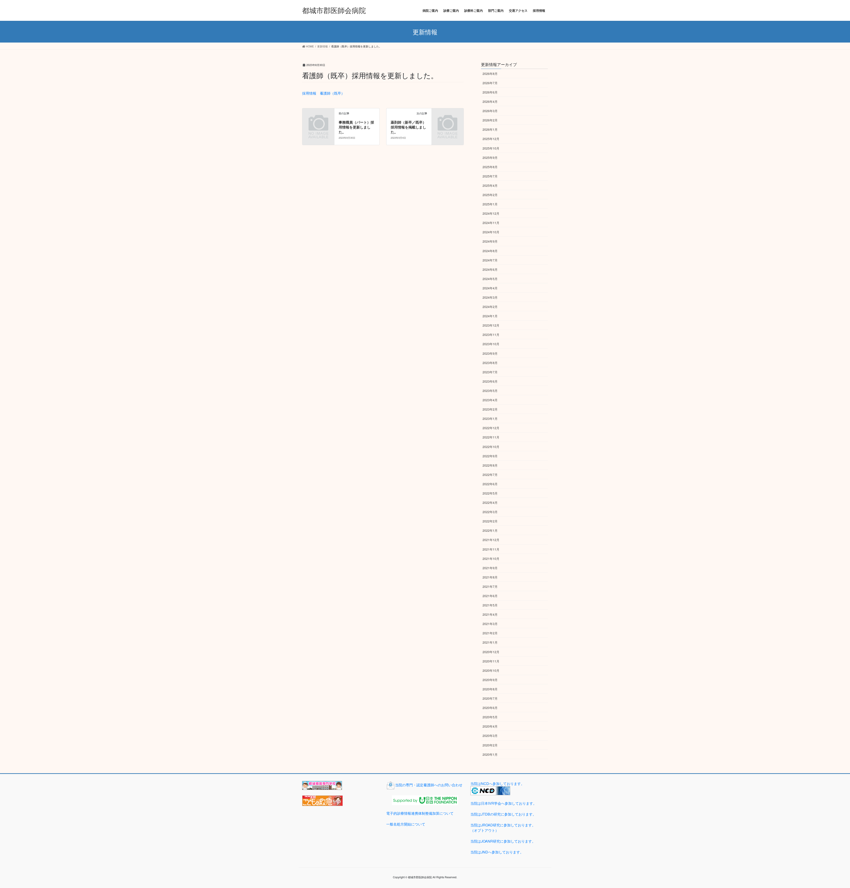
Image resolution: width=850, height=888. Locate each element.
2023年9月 (490, 353)
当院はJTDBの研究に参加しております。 (503, 814)
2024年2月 (490, 306)
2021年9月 (490, 568)
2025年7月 (490, 176)
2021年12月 (491, 539)
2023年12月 (491, 325)
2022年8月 (490, 465)
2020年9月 (490, 680)
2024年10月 (491, 232)
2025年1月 (490, 204)
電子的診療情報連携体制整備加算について (420, 813)
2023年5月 (490, 390)
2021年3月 (490, 623)
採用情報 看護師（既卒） (323, 93)
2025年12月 (491, 138)
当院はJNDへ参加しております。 (497, 852)
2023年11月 (491, 334)
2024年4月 (490, 288)
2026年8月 (490, 73)
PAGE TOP (827, 857)
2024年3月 (490, 297)
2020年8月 (490, 689)
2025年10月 (491, 148)
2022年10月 (491, 446)
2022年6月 (490, 484)
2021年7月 (490, 586)
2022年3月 (490, 512)
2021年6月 (490, 596)
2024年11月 (491, 222)
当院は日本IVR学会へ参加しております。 (503, 803)
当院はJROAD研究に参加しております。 (502, 827)
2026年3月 (490, 111)
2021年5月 (490, 605)
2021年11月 (491, 549)
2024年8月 (490, 251)
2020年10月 (491, 670)
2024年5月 (490, 279)
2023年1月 (490, 418)
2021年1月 (490, 642)
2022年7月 (490, 474)
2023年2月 (490, 409)
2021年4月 (490, 614)
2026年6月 (490, 92)
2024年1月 (490, 316)
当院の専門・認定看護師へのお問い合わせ (428, 784)
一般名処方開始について (405, 824)
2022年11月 (491, 437)
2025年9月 (490, 157)
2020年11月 (491, 661)
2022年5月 (490, 493)
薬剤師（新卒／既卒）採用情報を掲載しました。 (408, 127)
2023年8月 (490, 362)
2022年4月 (490, 502)
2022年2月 (490, 521)
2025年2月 (490, 195)
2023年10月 (491, 344)
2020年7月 (490, 698)
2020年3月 (490, 735)
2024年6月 (490, 269)
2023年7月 (490, 372)
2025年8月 (490, 167)
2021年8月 (490, 577)
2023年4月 (490, 400)
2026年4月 (490, 101)
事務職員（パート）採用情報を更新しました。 (356, 127)
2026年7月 (490, 83)
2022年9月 (490, 456)
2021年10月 (491, 558)
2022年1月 (490, 530)
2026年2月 (490, 120)
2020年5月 (490, 717)
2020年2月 (490, 745)
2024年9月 (490, 241)
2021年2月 (490, 633)
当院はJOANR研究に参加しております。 (502, 841)
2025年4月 (490, 185)
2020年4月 (490, 726)
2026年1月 (490, 129)
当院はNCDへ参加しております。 (497, 783)
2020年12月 (491, 652)
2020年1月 (490, 754)
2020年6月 (490, 707)
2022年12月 (491, 428)
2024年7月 (490, 260)
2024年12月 (491, 213)
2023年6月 (490, 381)
